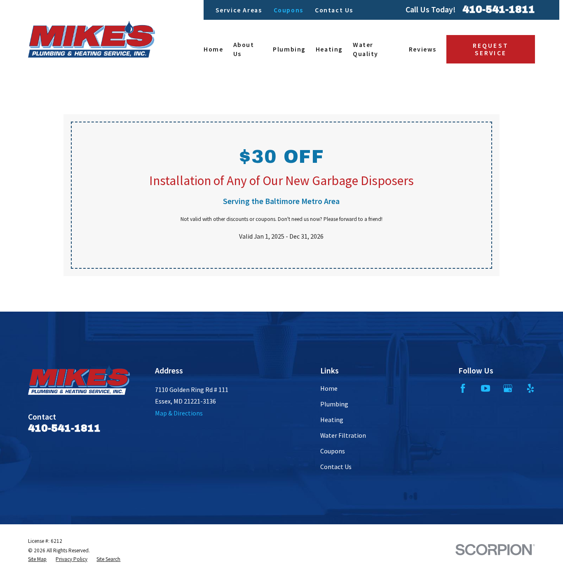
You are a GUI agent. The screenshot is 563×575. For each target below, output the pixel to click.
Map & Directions (179, 413)
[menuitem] (37, 559)
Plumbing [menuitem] (289, 49)
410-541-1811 (498, 10)
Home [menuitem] (213, 49)
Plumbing (334, 404)
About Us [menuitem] (243, 49)
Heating (331, 419)
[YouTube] (485, 388)
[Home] (91, 39)
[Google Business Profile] (507, 388)
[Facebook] (462, 388)
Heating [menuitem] (329, 49)
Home (329, 388)
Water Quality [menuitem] (365, 49)
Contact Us (334, 10)
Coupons (288, 10)
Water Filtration (343, 435)
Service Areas (239, 10)
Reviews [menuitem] (422, 49)
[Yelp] (530, 388)
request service (491, 49)
